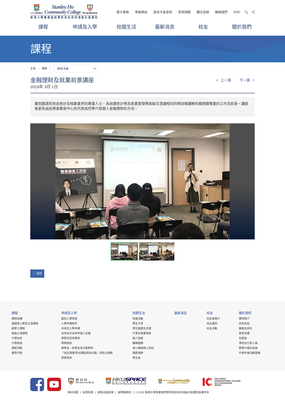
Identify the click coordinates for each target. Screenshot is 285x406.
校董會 (243, 338)
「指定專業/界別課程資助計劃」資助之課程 (87, 353)
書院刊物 (17, 353)
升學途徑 (17, 338)
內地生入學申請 (70, 328)
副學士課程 (18, 328)
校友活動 (212, 328)
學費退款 (66, 343)
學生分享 (137, 323)
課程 (43, 26)
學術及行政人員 (248, 343)
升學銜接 (17, 343)
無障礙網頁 (124, 392)
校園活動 (137, 318)
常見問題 (184, 12)
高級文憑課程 (20, 333)
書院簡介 (244, 318)
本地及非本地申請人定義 (76, 333)
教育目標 (244, 333)
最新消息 (165, 26)
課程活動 (17, 348)
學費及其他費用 (70, 338)
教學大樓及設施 (248, 348)
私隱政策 (88, 392)
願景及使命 (245, 328)
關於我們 (242, 26)
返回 (39, 273)
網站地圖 (73, 392)
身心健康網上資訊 (143, 348)
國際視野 (137, 353)
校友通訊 (212, 323)
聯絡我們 (221, 12)
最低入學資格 (69, 318)
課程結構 (17, 318)
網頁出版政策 (106, 392)
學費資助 (66, 357)
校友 (203, 26)
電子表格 (122, 12)
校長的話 (244, 323)
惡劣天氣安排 (162, 12)
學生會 (136, 357)
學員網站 (141, 12)
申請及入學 (85, 26)
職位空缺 (203, 12)
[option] (142, 181)
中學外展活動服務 (249, 353)
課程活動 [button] (63, 68)
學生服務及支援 (141, 328)
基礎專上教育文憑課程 (25, 323)
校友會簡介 (213, 318)
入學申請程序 (69, 323)
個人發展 (137, 338)
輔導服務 (137, 343)
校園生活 (126, 26)
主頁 (33, 68)
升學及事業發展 (141, 333)
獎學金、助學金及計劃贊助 (77, 348)
